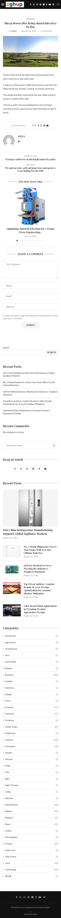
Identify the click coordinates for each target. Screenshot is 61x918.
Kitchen (31, 759)
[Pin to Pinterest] (44, 125)
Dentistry (31, 687)
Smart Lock (31, 850)
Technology (31, 869)
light (31, 778)
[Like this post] (35, 125)
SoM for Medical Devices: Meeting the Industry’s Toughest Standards (38, 568)
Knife (31, 765)
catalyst (31, 681)
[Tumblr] (46, 4)
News (31, 824)
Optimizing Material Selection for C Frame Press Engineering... (31, 230)
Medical (31, 817)
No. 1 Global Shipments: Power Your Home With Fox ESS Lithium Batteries (40, 549)
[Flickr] (44, 4)
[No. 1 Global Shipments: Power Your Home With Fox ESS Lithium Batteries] (12, 551)
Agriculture (31, 642)
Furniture (31, 720)
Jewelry (31, 752)
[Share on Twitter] (41, 125)
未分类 (31, 876)
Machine (31, 798)
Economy (31, 707)
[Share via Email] (47, 125)
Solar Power (31, 856)
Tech (31, 863)
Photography (31, 837)
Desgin (31, 694)
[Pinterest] (40, 4)
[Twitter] (34, 4)
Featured (31, 713)
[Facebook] (30, 4)
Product (31, 843)
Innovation (31, 746)
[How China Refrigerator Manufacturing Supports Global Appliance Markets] (30, 508)
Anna (14, 31)
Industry (31, 739)
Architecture (31, 648)
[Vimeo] (53, 4)
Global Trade (31, 726)
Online (31, 830)
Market (31, 811)
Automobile (31, 661)
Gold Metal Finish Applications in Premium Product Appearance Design (40, 609)
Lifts (31, 772)
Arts (31, 655)
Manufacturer (31, 804)
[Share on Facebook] (38, 125)
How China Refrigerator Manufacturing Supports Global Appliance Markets (28, 532)
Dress (31, 700)
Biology (31, 668)
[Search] (58, 4)
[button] (5, 214)
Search (6, 347)
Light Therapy (31, 785)
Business (31, 675)
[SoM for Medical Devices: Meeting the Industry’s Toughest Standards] (12, 570)
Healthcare (31, 733)
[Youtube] (50, 4)
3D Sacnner (31, 636)
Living (31, 791)
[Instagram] (37, 4)
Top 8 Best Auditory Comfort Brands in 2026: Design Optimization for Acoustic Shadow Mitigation (39, 589)
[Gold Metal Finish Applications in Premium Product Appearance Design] (12, 610)
